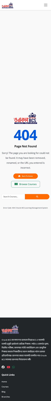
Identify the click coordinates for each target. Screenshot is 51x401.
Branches (6, 396)
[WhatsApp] (13, 367)
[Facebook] (3, 367)
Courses (5, 386)
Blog (3, 391)
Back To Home (27, 176)
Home (4, 381)
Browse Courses (28, 184)
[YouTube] (8, 367)
